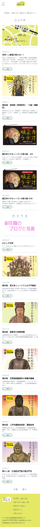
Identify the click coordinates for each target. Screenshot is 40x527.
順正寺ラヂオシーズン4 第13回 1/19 (17, 198)
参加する (23, 13)
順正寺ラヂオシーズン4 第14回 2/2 (17, 154)
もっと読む (6, 69)
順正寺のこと (31, 13)
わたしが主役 (7, 243)
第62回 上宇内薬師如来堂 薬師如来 (18, 424)
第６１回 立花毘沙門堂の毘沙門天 (17, 471)
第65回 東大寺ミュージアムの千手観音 (19, 285)
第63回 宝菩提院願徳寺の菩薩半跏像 (18, 378)
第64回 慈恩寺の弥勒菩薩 (13, 332)
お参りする (15, 13)
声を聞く (7, 13)
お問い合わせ (17, 513)
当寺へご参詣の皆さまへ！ (13, 54)
